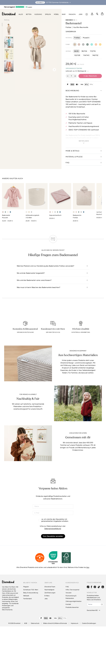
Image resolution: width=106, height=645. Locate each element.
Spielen (48, 14)
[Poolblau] (91, 44)
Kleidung (38, 14)
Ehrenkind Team (50, 587)
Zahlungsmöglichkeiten (73, 601)
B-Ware (47, 596)
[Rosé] (79, 44)
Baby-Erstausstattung (30, 593)
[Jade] (87, 44)
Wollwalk (26, 596)
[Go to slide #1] (8, 29)
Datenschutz (35, 623)
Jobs (81, 14)
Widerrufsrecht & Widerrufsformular (55, 623)
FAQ (67, 587)
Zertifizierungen (50, 593)
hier (87, 567)
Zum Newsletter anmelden (53, 536)
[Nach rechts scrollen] (99, 196)
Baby (64, 14)
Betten (28, 14)
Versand (68, 593)
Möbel (56, 14)
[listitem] (53, 266)
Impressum (74, 623)
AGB (25, 623)
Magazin (72, 14)
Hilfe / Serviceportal (72, 590)
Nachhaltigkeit (49, 590)
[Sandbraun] (74, 44)
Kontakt (68, 604)
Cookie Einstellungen (89, 623)
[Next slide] (53, 69)
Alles (21, 14)
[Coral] (96, 44)
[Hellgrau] (83, 44)
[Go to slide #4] (8, 66)
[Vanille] (100, 44)
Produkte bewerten (72, 607)
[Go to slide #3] (8, 54)
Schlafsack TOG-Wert (30, 590)
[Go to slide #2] (8, 42)
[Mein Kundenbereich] (92, 13)
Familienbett (27, 599)
